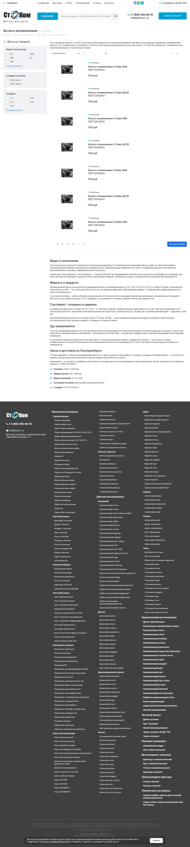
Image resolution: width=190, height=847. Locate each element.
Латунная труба (106, 764)
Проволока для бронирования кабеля (71, 669)
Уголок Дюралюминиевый (111, 720)
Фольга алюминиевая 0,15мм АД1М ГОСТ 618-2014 (108, 146)
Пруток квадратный (63, 548)
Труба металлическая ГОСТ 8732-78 (70, 440)
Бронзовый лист (106, 660)
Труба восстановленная (65, 504)
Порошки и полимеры (154, 741)
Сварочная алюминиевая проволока (116, 585)
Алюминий (103, 501)
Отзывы (97, 3)
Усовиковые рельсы (108, 492)
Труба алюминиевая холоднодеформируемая (110, 602)
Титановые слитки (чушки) (157, 588)
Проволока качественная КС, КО (68, 681)
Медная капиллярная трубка (158, 432)
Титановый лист (152, 600)
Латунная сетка (106, 760)
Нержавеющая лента (153, 630)
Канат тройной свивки (64, 776)
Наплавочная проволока (65, 657)
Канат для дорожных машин (67, 757)
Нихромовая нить (152, 500)
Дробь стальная (61, 524)
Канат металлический (64, 733)
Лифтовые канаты (107, 419)
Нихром (147, 492)
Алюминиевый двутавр (110, 533)
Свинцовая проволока (155, 540)
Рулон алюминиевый (109, 581)
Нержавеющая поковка (155, 638)
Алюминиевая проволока (111, 517)
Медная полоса (152, 440)
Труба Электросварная (64, 428)
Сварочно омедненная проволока (69, 729)
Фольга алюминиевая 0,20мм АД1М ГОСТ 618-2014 (108, 198)
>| (83, 244)
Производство (83, 3)
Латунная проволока (108, 756)
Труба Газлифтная (62, 500)
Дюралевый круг (107, 700)
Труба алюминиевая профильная (114, 597)
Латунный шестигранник (110, 788)
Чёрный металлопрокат (64, 411)
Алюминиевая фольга (109, 525)
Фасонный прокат (62, 564)
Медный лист (151, 468)
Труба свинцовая (152, 544)
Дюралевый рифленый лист (112, 712)
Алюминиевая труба (108, 521)
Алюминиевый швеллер (110, 565)
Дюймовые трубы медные (157, 420)
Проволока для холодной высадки (70, 673)
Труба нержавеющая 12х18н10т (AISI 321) (73, 432)
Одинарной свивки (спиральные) (114, 423)
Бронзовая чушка (107, 644)
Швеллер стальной (63, 585)
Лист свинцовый (152, 532)
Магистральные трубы (64, 480)
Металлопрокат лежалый (156, 754)
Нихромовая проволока (155, 504)
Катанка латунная (107, 740)
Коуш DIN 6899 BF (62, 792)
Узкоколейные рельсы (109, 488)
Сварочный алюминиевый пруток (114, 589)
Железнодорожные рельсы (112, 456)
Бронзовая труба (106, 636)
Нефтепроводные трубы (65, 484)
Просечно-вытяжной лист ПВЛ (68, 613)
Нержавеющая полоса (154, 643)
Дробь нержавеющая (154, 622)
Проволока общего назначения (68, 685)
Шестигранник (61, 560)
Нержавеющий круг (153, 668)
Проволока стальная (63, 645)
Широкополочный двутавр (66, 589)
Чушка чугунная (151, 736)
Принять (156, 840)
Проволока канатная (63, 677)
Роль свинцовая (152, 536)
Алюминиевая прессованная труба (115, 513)
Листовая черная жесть (65, 625)
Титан (146, 548)
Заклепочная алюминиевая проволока (117, 573)
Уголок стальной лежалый (156, 768)
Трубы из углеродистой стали (67, 472)
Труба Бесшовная (62, 420)
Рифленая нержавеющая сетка (158, 697)
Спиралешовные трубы (64, 488)
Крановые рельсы (107, 464)
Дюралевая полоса (108, 688)
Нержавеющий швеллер (155, 689)
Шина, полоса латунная (110, 792)
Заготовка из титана (154, 552)
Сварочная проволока (64, 725)
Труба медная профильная (157, 488)
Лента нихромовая (153, 496)
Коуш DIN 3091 (60, 784)
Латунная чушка (106, 772)
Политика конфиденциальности (95, 834)
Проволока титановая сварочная (159, 560)
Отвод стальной (151, 781)
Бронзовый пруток (107, 664)
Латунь (101, 732)
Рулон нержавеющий (153, 701)
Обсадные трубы (61, 464)
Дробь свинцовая (152, 524)
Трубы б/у (58, 508)
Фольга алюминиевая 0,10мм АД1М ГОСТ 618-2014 (108, 94)
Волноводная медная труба (157, 416)
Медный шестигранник (155, 476)
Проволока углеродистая (65, 713)
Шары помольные (62, 556)
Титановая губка (152, 564)
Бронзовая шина (107, 648)
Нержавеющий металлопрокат (159, 617)
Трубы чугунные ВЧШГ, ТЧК (156, 732)
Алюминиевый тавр (108, 557)
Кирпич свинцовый (153, 528)
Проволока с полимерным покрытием (71, 697)
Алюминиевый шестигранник (113, 569)
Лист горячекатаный (63, 597)
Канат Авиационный (63, 737)
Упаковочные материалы (156, 790)
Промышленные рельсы (110, 472)
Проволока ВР (60, 665)
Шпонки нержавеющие (154, 710)
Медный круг (150, 464)
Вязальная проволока (64, 649)
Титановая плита (152, 568)
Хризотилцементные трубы (66, 448)
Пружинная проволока (64, 717)
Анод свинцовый (152, 520)
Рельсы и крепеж (106, 452)
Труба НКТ (59, 456)
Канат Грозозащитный (64, 741)
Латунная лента (106, 748)
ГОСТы (68, 3)
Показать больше (177, 244)
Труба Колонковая (62, 496)
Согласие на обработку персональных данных (95, 836)
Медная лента (151, 436)
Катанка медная (152, 424)
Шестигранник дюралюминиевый (115, 728)
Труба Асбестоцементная (65, 444)
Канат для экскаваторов (65, 768)
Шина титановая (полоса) (156, 612)
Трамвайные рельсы (108, 484)
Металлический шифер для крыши (70, 633)
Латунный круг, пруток (109, 780)
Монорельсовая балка (64, 577)
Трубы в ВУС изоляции (64, 512)
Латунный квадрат (107, 776)
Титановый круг (152, 596)
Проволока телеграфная (65, 705)
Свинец (147, 516)
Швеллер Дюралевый (109, 724)
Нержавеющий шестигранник (158, 693)
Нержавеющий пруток (154, 676)
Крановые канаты (107, 411)
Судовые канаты (106, 435)
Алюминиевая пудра (153, 746)
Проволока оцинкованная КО (67, 689)
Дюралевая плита (107, 684)
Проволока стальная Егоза (66, 701)
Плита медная (151, 480)
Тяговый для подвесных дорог (113, 443)
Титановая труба (152, 580)
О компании (43, 3)
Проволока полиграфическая (67, 693)
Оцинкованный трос (108, 427)
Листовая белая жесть (64, 629)
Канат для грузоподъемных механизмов (72, 753)
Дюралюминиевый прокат (111, 672)
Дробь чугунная (151, 719)
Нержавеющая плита (153, 634)
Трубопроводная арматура (157, 777)
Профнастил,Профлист (64, 609)
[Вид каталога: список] (177, 53)
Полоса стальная (62, 544)
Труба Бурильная (62, 476)
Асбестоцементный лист (65, 641)
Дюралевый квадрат (108, 696)
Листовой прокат (61, 593)
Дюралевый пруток (108, 708)
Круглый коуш (105, 415)
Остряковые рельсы (108, 468)
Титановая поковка (153, 572)
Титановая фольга (153, 584)
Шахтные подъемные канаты (112, 447)
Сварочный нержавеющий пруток (160, 705)
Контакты (109, 3)
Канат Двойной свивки (64, 745)
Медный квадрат (152, 460)
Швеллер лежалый (152, 772)
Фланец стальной (151, 786)
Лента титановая (152, 556)
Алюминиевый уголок (109, 561)
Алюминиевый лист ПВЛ (110, 549)
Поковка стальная (62, 540)
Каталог (48, 16)
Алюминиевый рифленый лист (113, 553)
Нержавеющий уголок (154, 685)
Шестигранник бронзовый (111, 668)
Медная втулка (151, 428)
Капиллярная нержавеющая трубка (161, 626)
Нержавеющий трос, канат (156, 680)
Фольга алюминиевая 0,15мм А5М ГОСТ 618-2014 (107, 120)
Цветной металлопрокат (110, 496)
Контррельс (104, 460)
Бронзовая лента (107, 620)
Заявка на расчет (173, 16)
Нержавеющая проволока (156, 647)
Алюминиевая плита (109, 509)
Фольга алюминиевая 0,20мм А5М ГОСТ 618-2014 (107, 172)
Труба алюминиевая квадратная (114, 593)
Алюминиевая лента (108, 505)
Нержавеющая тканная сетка (158, 655)
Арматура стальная (63, 520)
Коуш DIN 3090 (60, 780)
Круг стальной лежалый (155, 763)
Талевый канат (106, 439)
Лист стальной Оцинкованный (68, 617)
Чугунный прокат (151, 715)
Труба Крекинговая (62, 492)
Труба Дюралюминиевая (110, 716)
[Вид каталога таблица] (184, 53)
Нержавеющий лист (153, 672)
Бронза (101, 612)
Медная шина (151, 456)
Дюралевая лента (107, 680)
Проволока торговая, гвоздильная (69, 709)
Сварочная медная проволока (158, 484)
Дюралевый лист (107, 704)
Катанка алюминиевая (109, 577)
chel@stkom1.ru (139, 17)
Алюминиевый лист (108, 545)
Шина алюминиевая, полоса (112, 608)
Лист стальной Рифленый (66, 605)
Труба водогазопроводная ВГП (68, 436)
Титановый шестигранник (156, 608)
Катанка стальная (62, 653)
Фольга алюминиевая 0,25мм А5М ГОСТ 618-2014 (107, 224)
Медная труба (151, 448)
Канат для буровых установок (67, 749)
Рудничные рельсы (108, 480)
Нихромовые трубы (153, 508)
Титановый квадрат (153, 592)
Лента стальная (61, 536)
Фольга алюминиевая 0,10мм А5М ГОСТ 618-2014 (107, 68)
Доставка (57, 3)
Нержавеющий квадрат (155, 664)
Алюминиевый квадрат (110, 537)
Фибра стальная (61, 552)
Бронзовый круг (106, 656)
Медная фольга (152, 452)
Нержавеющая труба (153, 659)
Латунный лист (106, 784)
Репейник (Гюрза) (62, 721)
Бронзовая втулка (107, 616)
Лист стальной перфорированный (69, 621)
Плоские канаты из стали (111, 431)
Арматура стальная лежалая (157, 759)
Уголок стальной (61, 581)
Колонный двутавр (62, 573)
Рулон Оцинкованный (64, 637)
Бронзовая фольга (107, 640)
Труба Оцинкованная (63, 452)
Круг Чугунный (150, 723)
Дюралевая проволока (109, 692)
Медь (146, 412)
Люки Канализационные (155, 728)
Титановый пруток (153, 604)
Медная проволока (153, 444)
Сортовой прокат (61, 516)
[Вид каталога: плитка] (171, 53)
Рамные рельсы (106, 476)
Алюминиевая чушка (109, 529)
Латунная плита (106, 752)
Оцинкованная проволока (66, 661)
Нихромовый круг (152, 512)
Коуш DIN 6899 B (61, 788)
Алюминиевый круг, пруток (111, 541)
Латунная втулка (107, 744)
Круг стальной (60, 532)
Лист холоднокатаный (64, 601)
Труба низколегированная (66, 468)
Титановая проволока (154, 576)
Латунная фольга (107, 768)
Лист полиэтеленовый (154, 750)
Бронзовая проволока (109, 632)
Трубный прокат (61, 416)
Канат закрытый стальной (66, 772)
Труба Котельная (61, 460)
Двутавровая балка (63, 569)
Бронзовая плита (107, 624)
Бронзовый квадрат (108, 652)
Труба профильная (62, 424)
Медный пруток (152, 472)
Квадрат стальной (62, 528)
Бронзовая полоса (107, 628)
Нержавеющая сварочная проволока (161, 651)
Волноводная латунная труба (112, 736)
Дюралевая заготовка (109, 676)
